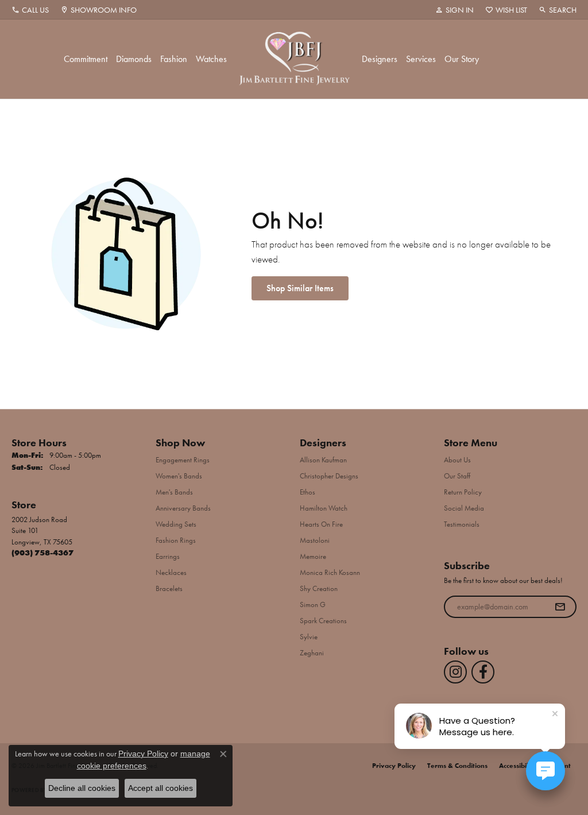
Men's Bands (174, 492)
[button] (454, 10)
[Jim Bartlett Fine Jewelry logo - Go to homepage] (294, 59)
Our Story (461, 59)
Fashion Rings (176, 540)
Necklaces (171, 572)
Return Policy (463, 492)
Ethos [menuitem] (307, 492)
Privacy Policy (394, 765)
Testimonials (461, 524)
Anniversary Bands (183, 508)
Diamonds (134, 59)
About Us (457, 460)
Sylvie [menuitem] (309, 637)
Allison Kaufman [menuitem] (323, 460)
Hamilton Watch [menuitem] (323, 508)
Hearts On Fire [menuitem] (321, 524)
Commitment (85, 59)
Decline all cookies (81, 788)
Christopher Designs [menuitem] (329, 476)
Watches (211, 59)
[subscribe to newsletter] (559, 607)
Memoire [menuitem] (313, 556)
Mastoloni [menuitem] (315, 540)
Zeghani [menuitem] (312, 653)
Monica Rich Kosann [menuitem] (330, 572)
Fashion (173, 59)
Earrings (168, 556)
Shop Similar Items (300, 288)
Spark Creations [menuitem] (323, 620)
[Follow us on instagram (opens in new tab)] (455, 672)
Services (421, 59)
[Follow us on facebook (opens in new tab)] (482, 672)
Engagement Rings (183, 460)
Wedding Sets (176, 524)
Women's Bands (179, 476)
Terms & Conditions (457, 765)
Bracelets (169, 588)
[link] (30, 10)
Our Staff (457, 476)
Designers (379, 59)
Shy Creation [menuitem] (319, 588)
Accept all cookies (160, 788)
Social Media (464, 508)
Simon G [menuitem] (313, 604)
